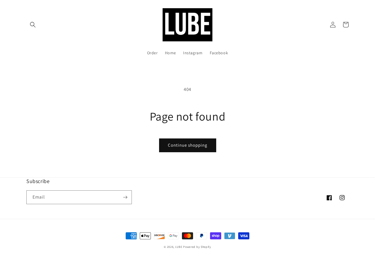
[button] (32, 24)
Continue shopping (187, 145)
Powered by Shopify (197, 247)
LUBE (179, 247)
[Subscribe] (125, 197)
